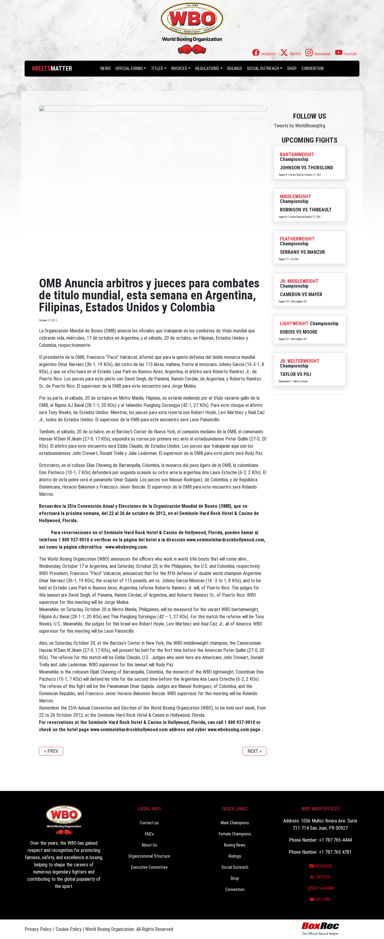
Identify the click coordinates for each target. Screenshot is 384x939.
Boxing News (234, 845)
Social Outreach (263, 68)
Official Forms (129, 68)
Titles (157, 68)
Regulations (207, 68)
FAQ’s (149, 833)
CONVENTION (313, 68)
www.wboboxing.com (126, 547)
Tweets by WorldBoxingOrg (299, 126)
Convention (234, 889)
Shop (292, 68)
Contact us (149, 822)
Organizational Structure (149, 856)
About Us (149, 845)
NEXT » (255, 751)
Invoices (179, 68)
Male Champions (235, 822)
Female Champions (235, 833)
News (105, 68)
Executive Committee (149, 867)
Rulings (234, 68)
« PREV (51, 751)
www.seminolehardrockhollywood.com (225, 540)
